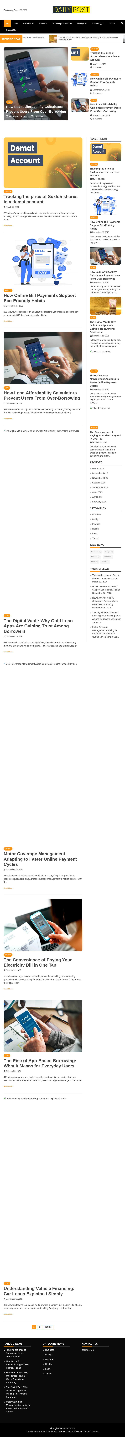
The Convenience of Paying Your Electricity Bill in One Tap (105, 435)
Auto (16, 24)
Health (42, 24)
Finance (95, 49)
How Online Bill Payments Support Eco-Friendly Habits (105, 82)
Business (27, 24)
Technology (97, 24)
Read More (8, 225)
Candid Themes (91, 1431)
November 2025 (100, 478)
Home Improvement (60, 24)
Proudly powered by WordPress (41, 1431)
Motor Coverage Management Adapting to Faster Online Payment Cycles (40, 859)
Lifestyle (80, 24)
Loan (9, 97)
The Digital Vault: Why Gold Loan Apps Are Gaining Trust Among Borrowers (33, 106)
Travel (112, 24)
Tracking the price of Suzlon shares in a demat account (105, 56)
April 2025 (97, 497)
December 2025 (100, 473)
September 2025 (100, 487)
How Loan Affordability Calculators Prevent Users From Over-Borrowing (105, 108)
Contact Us (11, 30)
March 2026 (98, 468)
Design (95, 519)
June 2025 (97, 492)
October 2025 (99, 483)
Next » (48, 1327)
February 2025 (99, 502)
